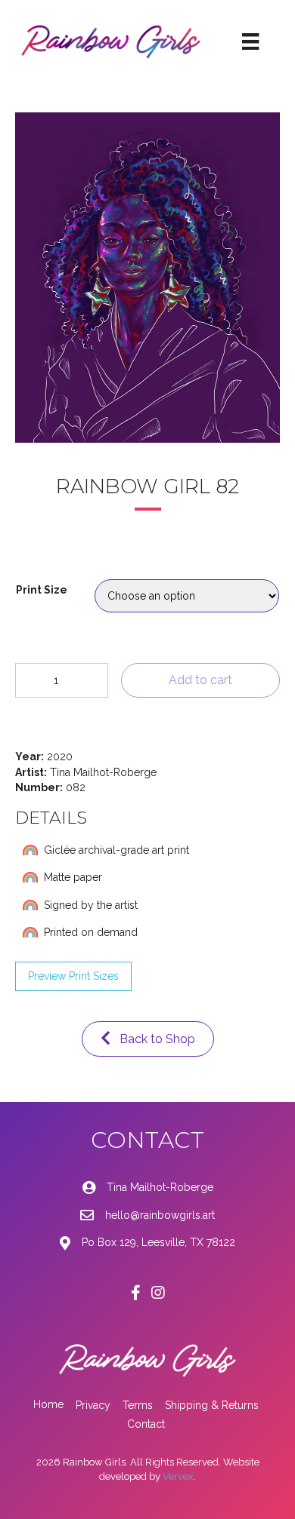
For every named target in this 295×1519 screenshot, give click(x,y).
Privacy (93, 1405)
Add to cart (200, 680)
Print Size (41, 590)
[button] (73, 976)
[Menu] (250, 41)
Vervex (178, 1476)
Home (48, 1404)
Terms (138, 1405)
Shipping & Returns (212, 1405)
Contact (146, 1424)
